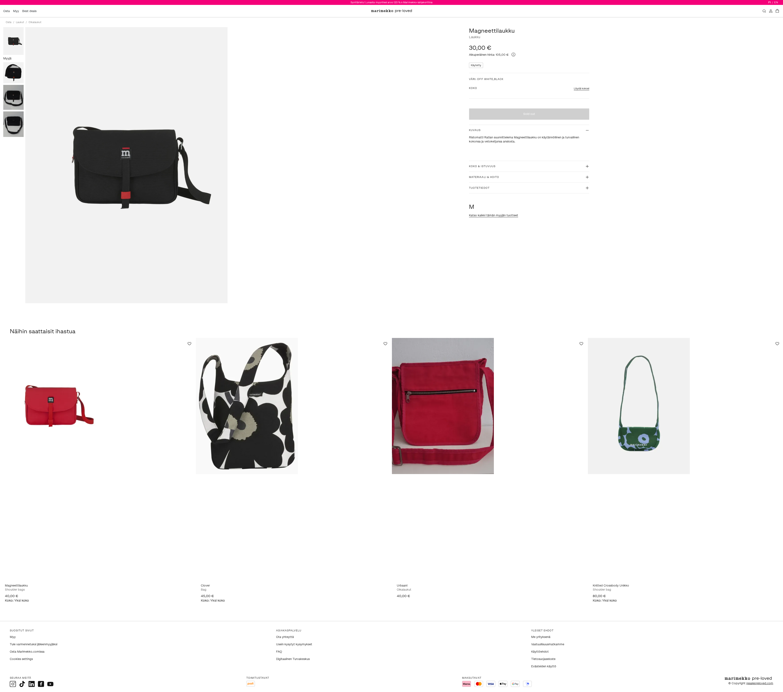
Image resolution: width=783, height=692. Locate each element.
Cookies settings (21, 659)
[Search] (764, 11)
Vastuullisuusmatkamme (547, 644)
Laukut (20, 22)
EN (776, 2)
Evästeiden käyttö (543, 666)
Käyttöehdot (540, 651)
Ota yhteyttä (285, 637)
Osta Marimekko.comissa (27, 651)
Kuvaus (475, 130)
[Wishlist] (189, 343)
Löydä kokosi (581, 88)
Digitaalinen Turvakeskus (293, 659)
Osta (6, 11)
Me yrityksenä (540, 637)
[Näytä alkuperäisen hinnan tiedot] (513, 54)
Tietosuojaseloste (543, 659)
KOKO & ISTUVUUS (482, 166)
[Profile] (770, 11)
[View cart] (777, 11)
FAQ (279, 651)
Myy (16, 11)
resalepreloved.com (759, 683)
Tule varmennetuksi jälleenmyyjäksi (33, 644)
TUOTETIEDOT (479, 188)
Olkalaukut (35, 22)
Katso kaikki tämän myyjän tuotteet (493, 215)
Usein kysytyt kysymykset (294, 644)
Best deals (29, 11)
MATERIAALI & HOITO (484, 177)
